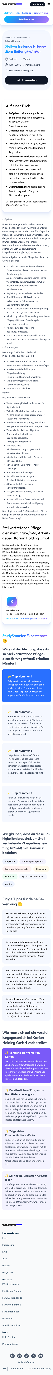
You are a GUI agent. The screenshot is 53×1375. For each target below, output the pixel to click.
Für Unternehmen (11, 1304)
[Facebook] (12, 1355)
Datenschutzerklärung (39, 1368)
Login (5, 1238)
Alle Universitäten (11, 1325)
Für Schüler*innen (11, 1291)
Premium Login (10, 1344)
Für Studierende (10, 1284)
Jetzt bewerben (26, 19)
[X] (33, 1355)
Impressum (8, 1245)
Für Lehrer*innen (10, 1311)
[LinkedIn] (40, 1355)
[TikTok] (26, 1355)
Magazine (7, 1272)
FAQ (4, 1251)
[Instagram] (19, 1355)
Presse (6, 1265)
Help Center (8, 1337)
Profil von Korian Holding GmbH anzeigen (26, 618)
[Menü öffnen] (49, 4)
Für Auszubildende (12, 1297)
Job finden (37, 4)
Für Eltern (7, 1318)
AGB (4, 1258)
